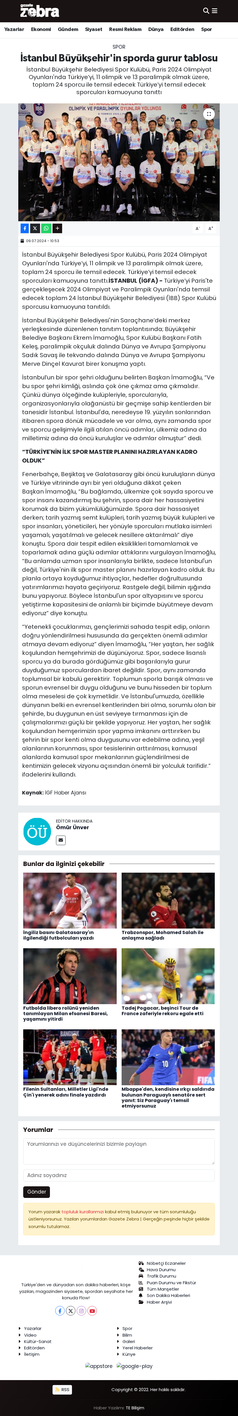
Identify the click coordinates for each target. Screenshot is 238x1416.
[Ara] (206, 11)
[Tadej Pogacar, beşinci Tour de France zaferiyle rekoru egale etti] (168, 975)
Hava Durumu (161, 1270)
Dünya (156, 29)
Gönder (36, 1191)
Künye (129, 1354)
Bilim (127, 1335)
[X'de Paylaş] (35, 228)
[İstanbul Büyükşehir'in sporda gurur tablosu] (119, 162)
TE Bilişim (135, 1408)
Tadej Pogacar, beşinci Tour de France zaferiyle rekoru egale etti (162, 1011)
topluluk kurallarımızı (83, 1212)
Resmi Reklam (125, 29)
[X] (70, 1310)
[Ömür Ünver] (37, 831)
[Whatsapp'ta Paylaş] (46, 228)
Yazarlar (14, 29)
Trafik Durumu (161, 1276)
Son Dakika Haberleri (168, 1295)
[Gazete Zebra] (40, 11)
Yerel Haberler (137, 1348)
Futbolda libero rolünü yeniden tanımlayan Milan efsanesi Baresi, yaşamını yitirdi (65, 1013)
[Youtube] (92, 1310)
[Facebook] (60, 1310)
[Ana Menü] (214, 11)
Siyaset (93, 29)
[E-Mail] (61, 840)
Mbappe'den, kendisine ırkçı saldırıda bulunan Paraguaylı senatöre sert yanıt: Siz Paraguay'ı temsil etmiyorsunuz (168, 1097)
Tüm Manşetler (163, 1289)
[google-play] (135, 1366)
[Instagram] (81, 1310)
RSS (64, 1389)
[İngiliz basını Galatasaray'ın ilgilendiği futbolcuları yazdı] (70, 900)
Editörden (182, 29)
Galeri (128, 1341)
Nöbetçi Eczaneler (166, 1263)
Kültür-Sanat (38, 1341)
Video (30, 1335)
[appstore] (100, 1366)
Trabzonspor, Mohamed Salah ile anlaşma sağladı (162, 935)
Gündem (68, 29)
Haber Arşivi (159, 1302)
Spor (206, 29)
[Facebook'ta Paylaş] (25, 228)
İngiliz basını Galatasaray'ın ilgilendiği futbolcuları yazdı (58, 935)
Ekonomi (41, 29)
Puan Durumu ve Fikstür (171, 1283)
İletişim (31, 1354)
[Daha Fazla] (57, 228)
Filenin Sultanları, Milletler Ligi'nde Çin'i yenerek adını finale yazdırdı (65, 1092)
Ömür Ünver (72, 827)
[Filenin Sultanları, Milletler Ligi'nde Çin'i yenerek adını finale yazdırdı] (70, 1056)
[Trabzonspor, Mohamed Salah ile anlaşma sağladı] (168, 900)
